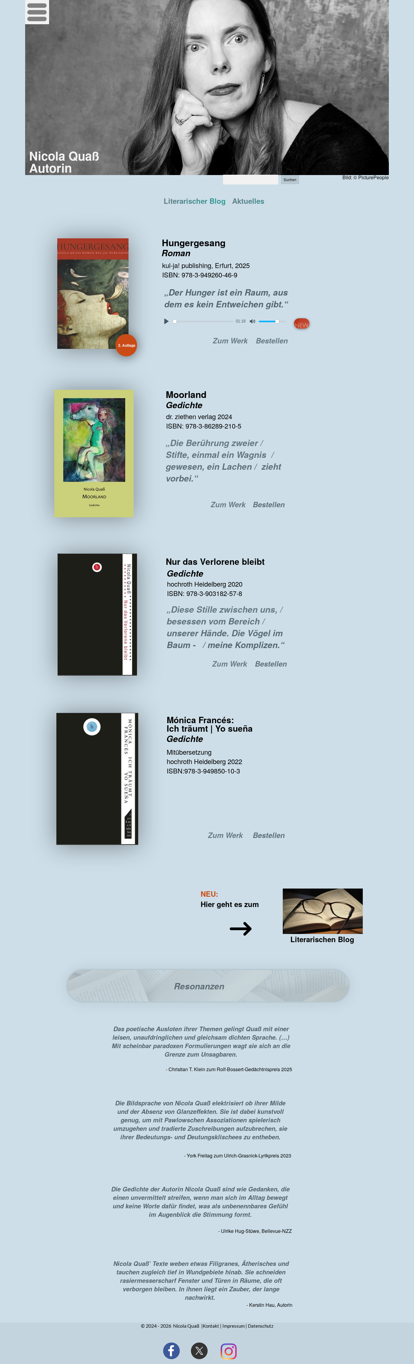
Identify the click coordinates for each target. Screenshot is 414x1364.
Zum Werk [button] (230, 340)
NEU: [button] (209, 894)
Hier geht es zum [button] (230, 904)
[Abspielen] (166, 321)
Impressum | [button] (234, 1326)
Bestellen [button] (272, 340)
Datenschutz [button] (260, 1326)
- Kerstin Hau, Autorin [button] (269, 1304)
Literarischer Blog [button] (195, 201)
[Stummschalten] (252, 321)
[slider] (203, 321)
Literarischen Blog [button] (321, 939)
